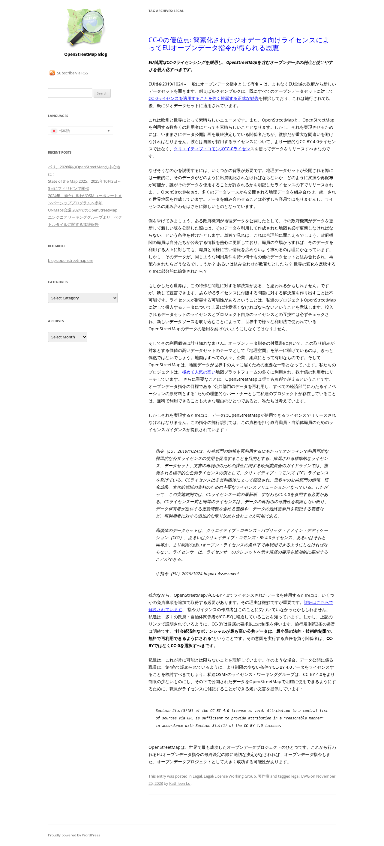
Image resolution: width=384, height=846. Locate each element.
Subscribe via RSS (72, 73)
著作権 (263, 776)
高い (211, 372)
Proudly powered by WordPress (74, 835)
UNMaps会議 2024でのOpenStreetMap (82, 210)
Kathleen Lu (179, 783)
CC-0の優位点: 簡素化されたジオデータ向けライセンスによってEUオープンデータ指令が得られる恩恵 (239, 43)
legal (295, 776)
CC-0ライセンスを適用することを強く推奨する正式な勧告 (203, 98)
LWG (305, 776)
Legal (197, 776)
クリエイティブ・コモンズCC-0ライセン (212, 149)
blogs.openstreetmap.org (70, 260)
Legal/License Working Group (230, 776)
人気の (201, 372)
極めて (188, 372)
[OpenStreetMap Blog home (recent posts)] (85, 47)
